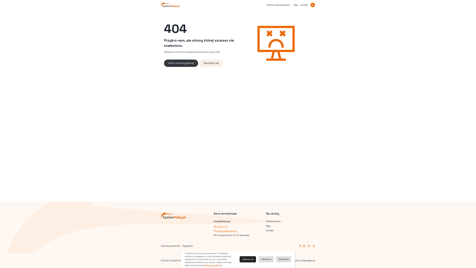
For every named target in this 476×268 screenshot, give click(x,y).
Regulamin (188, 245)
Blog (296, 4)
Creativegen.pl (308, 260)
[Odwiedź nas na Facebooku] (300, 246)
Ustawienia (266, 259)
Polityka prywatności (171, 245)
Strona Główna (273, 221)
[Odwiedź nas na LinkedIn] (313, 246)
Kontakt (304, 4)
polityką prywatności (212, 265)
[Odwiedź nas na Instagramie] (305, 246)
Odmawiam (284, 259)
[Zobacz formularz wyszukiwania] (313, 5)
